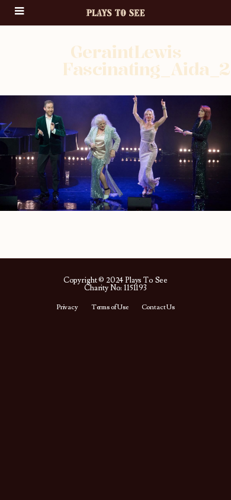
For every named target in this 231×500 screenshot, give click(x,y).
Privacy (67, 307)
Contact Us (158, 307)
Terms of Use (110, 307)
